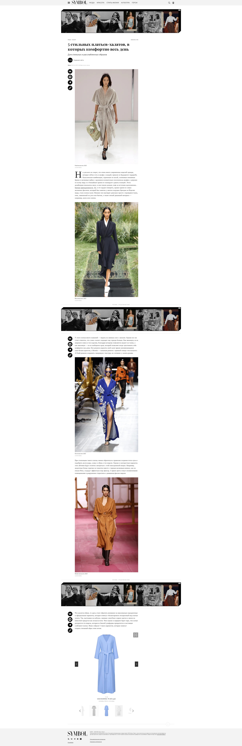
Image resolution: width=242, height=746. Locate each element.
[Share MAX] (70, 77)
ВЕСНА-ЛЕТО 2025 (76, 65)
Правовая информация (96, 741)
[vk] (71, 739)
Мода (69, 39)
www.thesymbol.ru (161, 734)
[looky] (80, 739)
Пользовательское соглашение (97, 739)
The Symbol (79, 3)
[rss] (68, 739)
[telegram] (74, 739)
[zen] (77, 739)
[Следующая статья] (121, 724)
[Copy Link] (70, 88)
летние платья (86, 65)
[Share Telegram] (70, 82)
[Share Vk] (70, 71)
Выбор (74, 39)
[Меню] (69, 3)
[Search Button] (169, 3)
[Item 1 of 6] (106, 664)
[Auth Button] (173, 3)
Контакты (70, 742)
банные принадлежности (84, 188)
